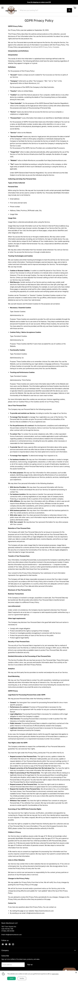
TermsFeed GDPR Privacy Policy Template (44, 47)
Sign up (30, 964)
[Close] (76, 972)
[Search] (69, 10)
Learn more (55, 974)
